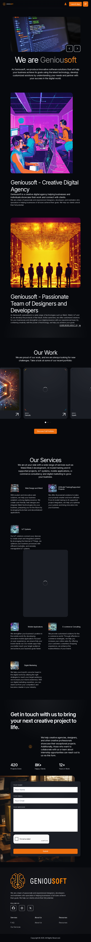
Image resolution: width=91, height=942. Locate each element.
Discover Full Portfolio (45, 431)
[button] (69, 48)
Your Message (19, 807)
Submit (45, 851)
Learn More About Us (69, 325)
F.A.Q (12, 923)
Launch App (75, 4)
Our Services (15, 927)
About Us (38, 923)
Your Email (18, 796)
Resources (63, 923)
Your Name (17, 785)
